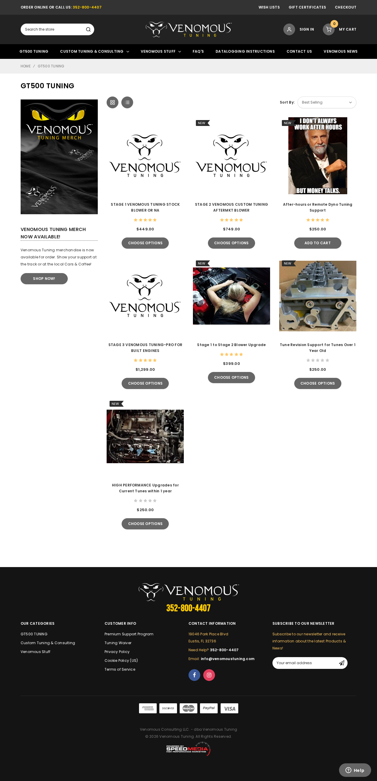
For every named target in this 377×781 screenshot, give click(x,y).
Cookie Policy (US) (121, 660)
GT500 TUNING (34, 51)
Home (26, 66)
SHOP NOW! (44, 278)
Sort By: (287, 102)
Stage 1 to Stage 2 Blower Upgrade (231, 344)
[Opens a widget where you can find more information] (355, 770)
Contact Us (299, 51)
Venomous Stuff (158, 51)
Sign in (307, 29)
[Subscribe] (342, 663)
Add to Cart (318, 242)
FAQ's (198, 51)
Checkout (345, 7)
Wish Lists (269, 7)
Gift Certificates (307, 7)
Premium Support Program (129, 634)
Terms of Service (120, 669)
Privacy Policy (117, 651)
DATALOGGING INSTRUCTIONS (245, 51)
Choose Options (145, 242)
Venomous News (341, 51)
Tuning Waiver (118, 642)
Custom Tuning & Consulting (91, 51)
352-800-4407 (87, 7)
